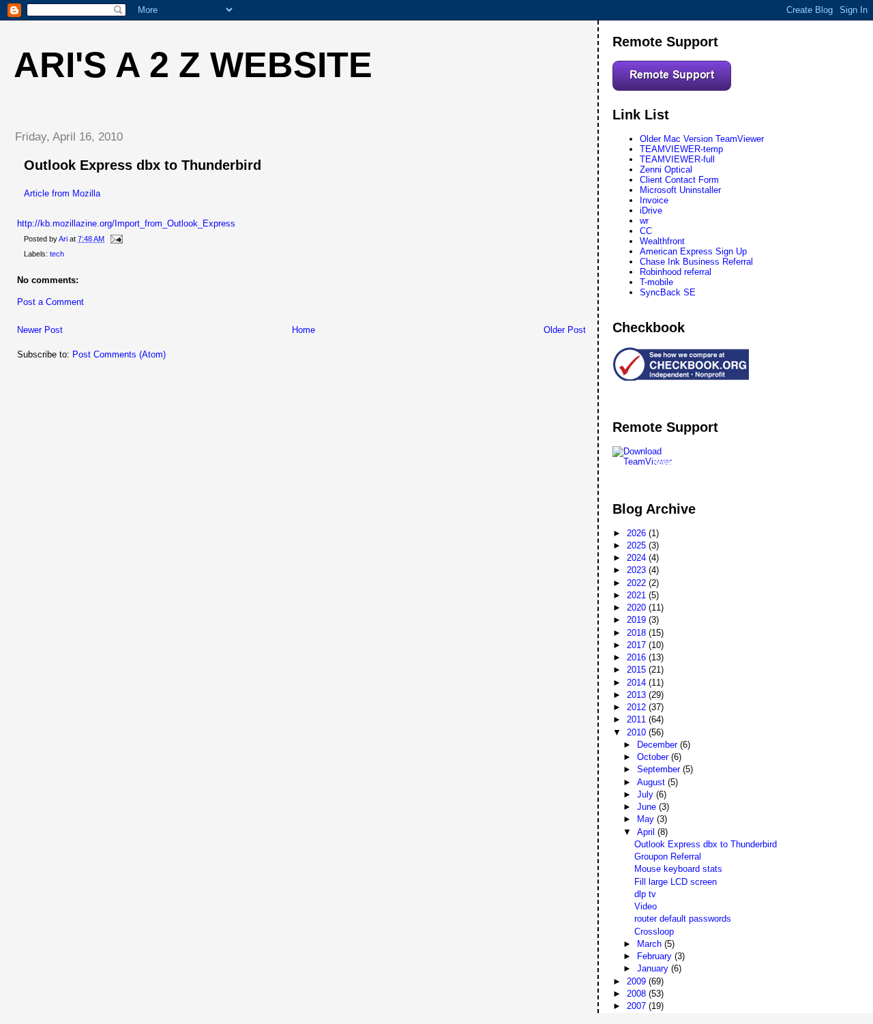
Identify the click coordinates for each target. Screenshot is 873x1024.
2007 (638, 1006)
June (648, 807)
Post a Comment (50, 302)
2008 (638, 994)
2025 (638, 545)
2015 (638, 669)
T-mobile (656, 282)
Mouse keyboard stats (678, 869)
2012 (638, 707)
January (654, 968)
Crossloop (654, 931)
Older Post (565, 330)
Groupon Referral (667, 856)
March (650, 944)
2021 (638, 595)
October (654, 757)
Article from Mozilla (62, 193)
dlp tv (645, 894)
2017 (638, 645)
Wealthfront (662, 241)
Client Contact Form (679, 180)
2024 (638, 558)
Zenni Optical (666, 169)
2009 (638, 981)
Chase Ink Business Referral (696, 262)
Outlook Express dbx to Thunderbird (705, 844)
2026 (638, 533)
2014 (638, 682)
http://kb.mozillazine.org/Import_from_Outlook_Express (126, 223)
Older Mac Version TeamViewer (702, 139)
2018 (638, 633)
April (647, 832)
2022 (638, 583)
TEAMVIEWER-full (677, 159)
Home (303, 330)
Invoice (654, 200)
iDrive (651, 210)
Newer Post (40, 330)
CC (646, 231)
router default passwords (682, 918)
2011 (638, 719)
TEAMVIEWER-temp (681, 149)
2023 (638, 570)
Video (645, 906)
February (656, 956)
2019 (638, 620)
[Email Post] (115, 239)
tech (57, 254)
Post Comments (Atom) (119, 354)
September (660, 769)
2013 (638, 695)
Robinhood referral (675, 272)
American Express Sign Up (693, 251)
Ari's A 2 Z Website (193, 65)
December (658, 745)
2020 (638, 607)
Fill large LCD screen (675, 882)
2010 (638, 732)
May (647, 819)
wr (644, 221)
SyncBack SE (668, 292)
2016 (638, 657)
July (646, 794)
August (652, 782)
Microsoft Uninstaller (680, 190)
